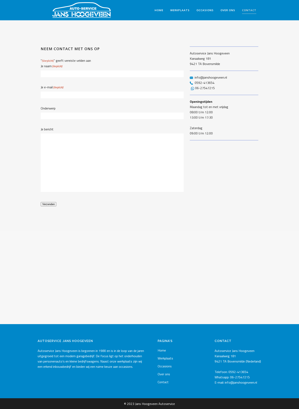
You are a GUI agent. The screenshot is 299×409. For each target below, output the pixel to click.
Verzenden (48, 204)
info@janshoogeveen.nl (211, 77)
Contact (163, 382)
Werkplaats (165, 358)
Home (162, 350)
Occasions (165, 366)
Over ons (164, 374)
